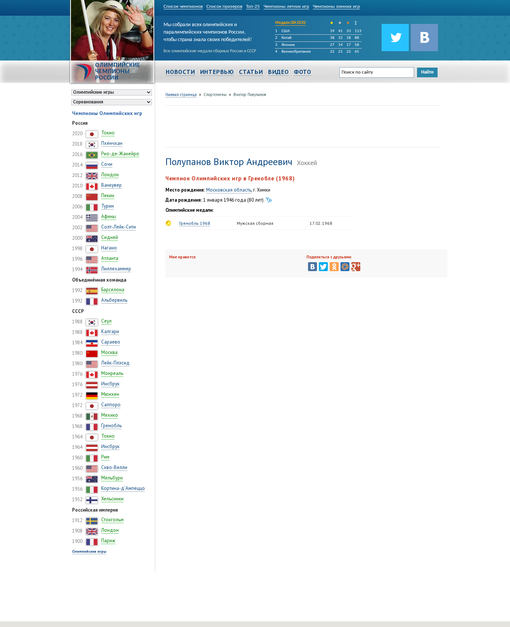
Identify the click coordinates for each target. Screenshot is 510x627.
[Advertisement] (301, 125)
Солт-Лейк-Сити (118, 227)
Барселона (112, 289)
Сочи (106, 164)
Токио (108, 133)
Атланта (109, 258)
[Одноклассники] (334, 266)
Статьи (251, 71)
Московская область (228, 190)
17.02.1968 (321, 223)
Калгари (110, 331)
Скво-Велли (114, 467)
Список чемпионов (183, 6)
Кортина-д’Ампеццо (123, 488)
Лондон (110, 174)
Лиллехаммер (116, 269)
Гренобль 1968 (194, 223)
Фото (302, 71)
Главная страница (181, 94)
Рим (105, 457)
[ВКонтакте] (312, 266)
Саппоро (111, 404)
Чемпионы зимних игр (336, 6)
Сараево (110, 342)
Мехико (109, 415)
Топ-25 (253, 6)
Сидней (109, 237)
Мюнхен (110, 394)
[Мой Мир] (344, 266)
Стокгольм (112, 519)
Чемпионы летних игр (286, 6)
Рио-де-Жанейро (120, 153)
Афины (108, 216)
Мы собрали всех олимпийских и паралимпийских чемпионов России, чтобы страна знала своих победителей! (208, 31)
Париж (108, 540)
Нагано (109, 248)
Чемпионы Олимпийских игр (107, 113)
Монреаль (112, 373)
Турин (107, 206)
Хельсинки (112, 499)
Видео (278, 71)
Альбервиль (114, 300)
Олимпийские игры (89, 551)
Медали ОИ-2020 (290, 23)
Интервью (217, 71)
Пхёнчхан (111, 143)
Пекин (107, 195)
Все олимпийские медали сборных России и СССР (210, 51)
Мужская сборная (255, 223)
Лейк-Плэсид (115, 363)
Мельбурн (112, 478)
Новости (180, 71)
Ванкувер (111, 185)
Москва (109, 352)
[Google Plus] (355, 266)
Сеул (106, 321)
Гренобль (111, 425)
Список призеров (224, 6)
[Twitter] (323, 266)
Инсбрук (110, 384)
